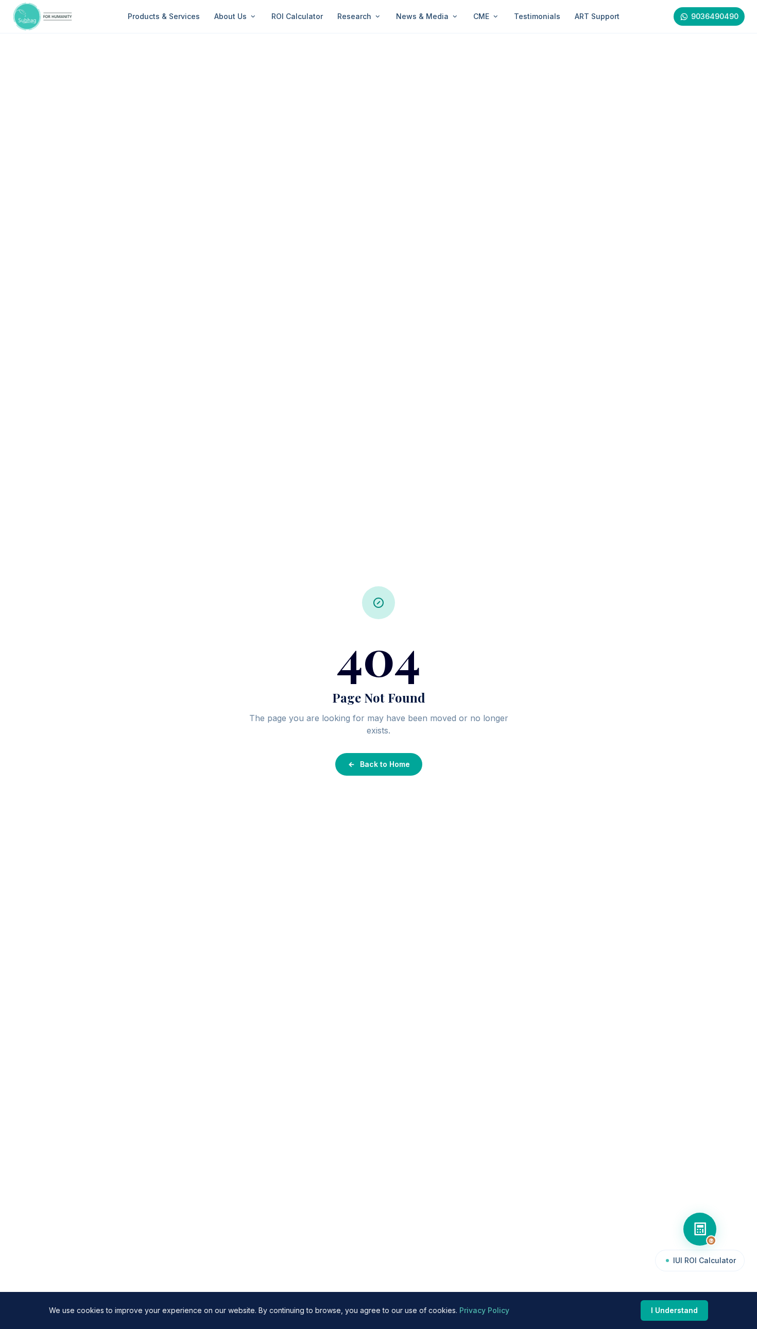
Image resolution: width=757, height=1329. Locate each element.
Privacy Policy (484, 1310)
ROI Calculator (297, 16)
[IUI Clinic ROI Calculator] (699, 1229)
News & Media (422, 16)
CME (481, 16)
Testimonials (537, 16)
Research (354, 16)
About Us (230, 16)
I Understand (674, 1310)
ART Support (597, 16)
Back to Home (385, 764)
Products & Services (164, 16)
